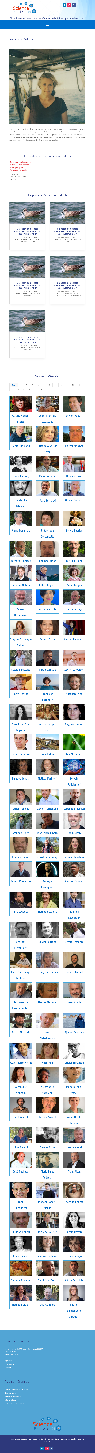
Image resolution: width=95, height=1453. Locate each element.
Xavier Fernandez (47, 808)
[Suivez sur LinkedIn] (64, 5)
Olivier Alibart (74, 415)
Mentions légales (53, 1439)
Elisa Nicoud (21, 1147)
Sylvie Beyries (74, 530)
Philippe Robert (21, 1232)
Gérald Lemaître (74, 942)
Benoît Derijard (74, 754)
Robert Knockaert (20, 881)
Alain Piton (74, 1171)
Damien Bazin (74, 476)
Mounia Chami (47, 639)
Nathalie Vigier (20, 1304)
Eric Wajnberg (47, 1304)
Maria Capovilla (47, 609)
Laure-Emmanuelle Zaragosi (74, 1310)
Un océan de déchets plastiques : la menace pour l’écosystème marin (27, 231)
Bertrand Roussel (47, 1232)
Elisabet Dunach (20, 778)
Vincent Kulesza (74, 881)
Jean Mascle (74, 1002)
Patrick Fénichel (20, 808)
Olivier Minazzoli (74, 1062)
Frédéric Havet (20, 857)
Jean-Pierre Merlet (21, 1062)
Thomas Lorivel (74, 972)
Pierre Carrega (74, 609)
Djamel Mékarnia (74, 1032)
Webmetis (47, 1442)
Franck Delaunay (21, 754)
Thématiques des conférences (16, 1389)
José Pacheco (20, 1171)
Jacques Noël (74, 1147)
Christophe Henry (47, 857)
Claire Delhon (47, 754)
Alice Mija (47, 1062)
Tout (13, 385)
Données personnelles (68, 1439)
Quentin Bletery (20, 585)
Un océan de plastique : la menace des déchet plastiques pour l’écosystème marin (20, 166)
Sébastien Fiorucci (74, 808)
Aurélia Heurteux (74, 857)
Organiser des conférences (15, 1403)
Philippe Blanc (47, 560)
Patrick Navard (47, 1117)
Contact (8, 1368)
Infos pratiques (11, 1400)
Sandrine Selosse (47, 1256)
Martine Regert (74, 1201)
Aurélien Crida (74, 694)
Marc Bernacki (47, 500)
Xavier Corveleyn (74, 669)
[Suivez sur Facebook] (74, 5)
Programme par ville (13, 1396)
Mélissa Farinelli (47, 778)
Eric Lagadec (20, 911)
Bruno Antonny (21, 476)
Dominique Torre (47, 1280)
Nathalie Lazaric (47, 911)
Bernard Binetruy (21, 560)
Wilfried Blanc (74, 560)
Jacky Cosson (20, 694)
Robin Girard (74, 833)
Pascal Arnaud (47, 476)
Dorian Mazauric (20, 1032)
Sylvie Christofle (20, 669)
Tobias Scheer (21, 1256)
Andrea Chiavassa (74, 639)
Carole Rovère (74, 1232)
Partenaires (9, 1364)
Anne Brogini (74, 585)
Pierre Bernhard (20, 530)
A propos (8, 1361)
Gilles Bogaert (47, 585)
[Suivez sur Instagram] (69, 5)
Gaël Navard (21, 1117)
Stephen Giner (21, 833)
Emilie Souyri (74, 1256)
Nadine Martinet (47, 1002)
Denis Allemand (21, 446)
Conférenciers (10, 1393)
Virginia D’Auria (74, 724)
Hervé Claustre (47, 669)
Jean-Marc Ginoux (47, 833)
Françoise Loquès (47, 972)
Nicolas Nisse (47, 1147)
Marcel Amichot (74, 446)
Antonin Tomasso (21, 1280)
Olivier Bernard (74, 500)
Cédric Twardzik (74, 1280)
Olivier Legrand (47, 942)
